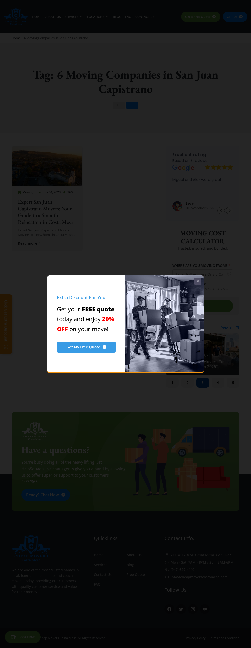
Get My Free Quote (83, 346)
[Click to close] (197, 281)
